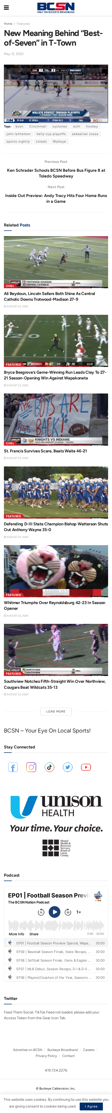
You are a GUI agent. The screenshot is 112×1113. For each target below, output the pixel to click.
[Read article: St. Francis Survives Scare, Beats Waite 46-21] (56, 419)
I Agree (91, 1106)
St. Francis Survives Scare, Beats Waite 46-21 (45, 450)
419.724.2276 (56, 1070)
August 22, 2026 (17, 306)
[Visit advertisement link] (56, 823)
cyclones (60, 126)
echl (76, 126)
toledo (41, 141)
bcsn (19, 126)
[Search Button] (105, 8)
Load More (56, 711)
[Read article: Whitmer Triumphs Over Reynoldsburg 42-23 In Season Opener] (56, 571)
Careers (89, 1050)
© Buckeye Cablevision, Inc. (55, 1088)
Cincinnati (38, 126)
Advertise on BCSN (27, 1050)
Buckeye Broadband (62, 1050)
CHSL (10, 286)
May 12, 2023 (13, 54)
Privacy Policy (46, 1056)
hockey (92, 126)
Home (8, 24)
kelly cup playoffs (51, 134)
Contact (68, 1056)
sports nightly (18, 141)
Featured (23, 24)
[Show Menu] (6, 8)
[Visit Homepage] (55, 8)
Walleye (59, 141)
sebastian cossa (85, 134)
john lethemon (19, 134)
